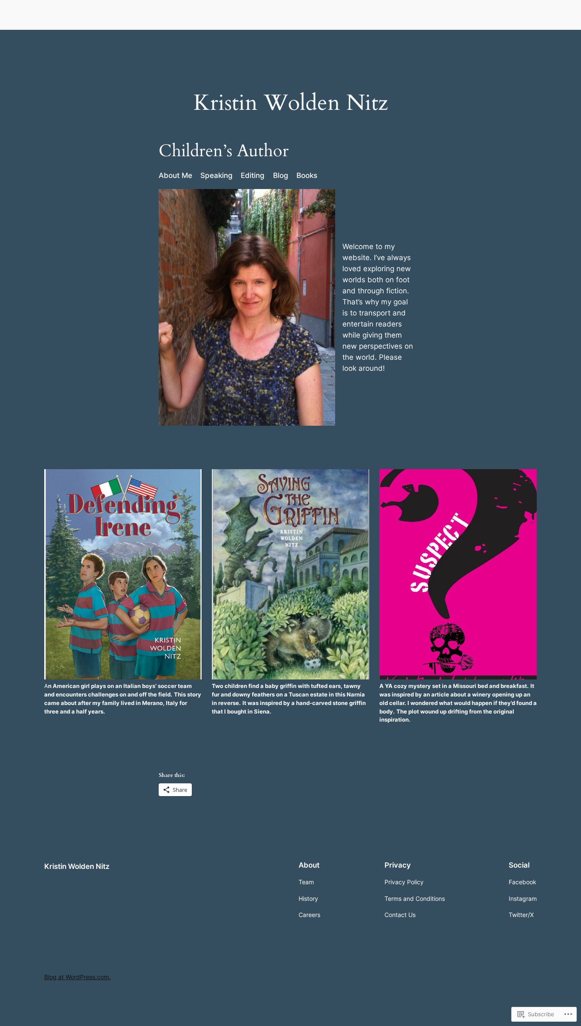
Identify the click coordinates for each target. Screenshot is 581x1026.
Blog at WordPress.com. (77, 976)
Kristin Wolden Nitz (82, 14)
